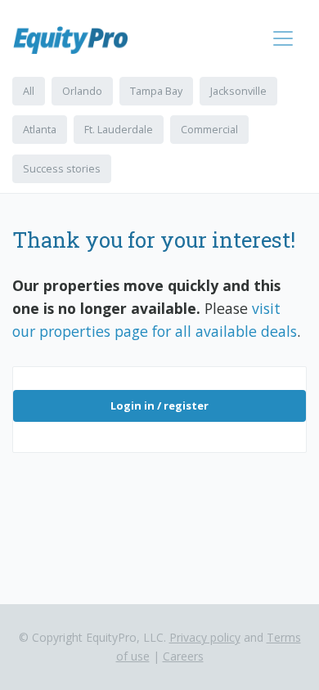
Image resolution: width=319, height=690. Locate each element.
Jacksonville (238, 90)
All (28, 90)
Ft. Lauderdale (118, 129)
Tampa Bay (156, 90)
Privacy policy (204, 637)
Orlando (82, 90)
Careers (183, 656)
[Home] (77, 40)
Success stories (62, 168)
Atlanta (39, 129)
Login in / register (159, 405)
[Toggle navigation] (283, 38)
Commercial (209, 129)
